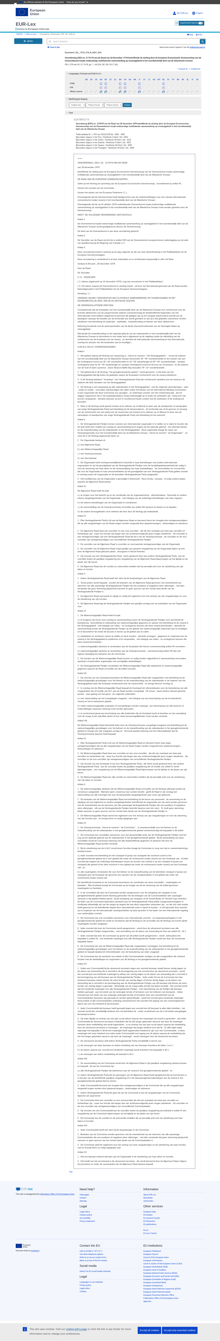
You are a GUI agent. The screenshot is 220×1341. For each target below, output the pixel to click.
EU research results (151, 1218)
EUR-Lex (26, 24)
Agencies (147, 1301)
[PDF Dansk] (101, 87)
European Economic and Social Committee (161, 1276)
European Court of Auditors (154, 1270)
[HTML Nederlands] (163, 83)
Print (200, 35)
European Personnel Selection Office (158, 1295)
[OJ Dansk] (101, 91)
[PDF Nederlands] (163, 87)
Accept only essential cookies (179, 1330)
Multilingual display (78, 99)
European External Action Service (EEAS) (160, 1273)
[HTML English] (120, 83)
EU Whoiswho (149, 1221)
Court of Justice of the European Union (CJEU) (162, 1263)
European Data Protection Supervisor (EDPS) (162, 1289)
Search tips (55, 47)
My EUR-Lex (182, 13)
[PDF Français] (125, 87)
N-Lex (145, 1230)
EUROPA (19, 34)
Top (71, 1171)
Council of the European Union (156, 1257)
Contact (83, 1198)
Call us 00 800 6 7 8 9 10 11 (91, 1251)
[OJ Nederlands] (163, 91)
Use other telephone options (91, 1254)
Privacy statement (87, 1221)
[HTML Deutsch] (105, 83)
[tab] (133, 73)
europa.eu (35, 1250)
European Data (149, 1212)
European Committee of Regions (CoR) (159, 1279)
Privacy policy (85, 1285)
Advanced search (197, 47)
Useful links (148, 1201)
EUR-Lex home (31, 34)
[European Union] (23, 1246)
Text (71, 113)
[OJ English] (120, 91)
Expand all (183, 69)
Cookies (83, 1291)
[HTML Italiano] (139, 83)
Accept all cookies (149, 1330)
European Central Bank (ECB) (155, 1267)
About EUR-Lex (149, 1195)
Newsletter (148, 1198)
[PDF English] (120, 87)
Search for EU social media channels (95, 1271)
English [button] (199, 13)
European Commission (152, 1260)
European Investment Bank (154, 1282)
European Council (150, 1254)
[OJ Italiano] (139, 91)
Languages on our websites (91, 1282)
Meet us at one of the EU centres (93, 1260)
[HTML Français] (125, 83)
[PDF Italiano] (139, 87)
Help (191, 35)
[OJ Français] (125, 91)
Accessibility (85, 1218)
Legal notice (85, 1212)
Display (127, 105)
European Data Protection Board (156, 1292)
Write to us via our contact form (93, 1257)
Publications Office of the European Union (56, 1194)
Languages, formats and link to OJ (85, 73)
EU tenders (148, 1215)
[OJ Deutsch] (105, 91)
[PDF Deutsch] (105, 87)
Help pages (84, 1195)
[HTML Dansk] (101, 83)
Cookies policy (86, 1215)
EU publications (149, 1224)
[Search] (202, 41)
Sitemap (83, 1201)
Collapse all (195, 69)
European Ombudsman (153, 1285)
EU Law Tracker (150, 1233)
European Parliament (152, 1251)
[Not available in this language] (86, 83)
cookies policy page (76, 1329)
